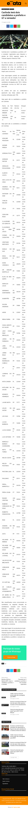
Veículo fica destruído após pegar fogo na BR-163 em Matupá (16, 711)
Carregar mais (13, 757)
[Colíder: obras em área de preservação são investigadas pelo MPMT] (5, 695)
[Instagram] (6, 794)
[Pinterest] (15, 26)
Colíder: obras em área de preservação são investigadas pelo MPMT (17, 695)
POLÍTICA (12, 9)
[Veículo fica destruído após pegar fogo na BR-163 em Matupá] (5, 711)
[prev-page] (3, 717)
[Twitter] (11, 26)
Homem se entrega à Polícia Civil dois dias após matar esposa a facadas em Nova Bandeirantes (18, 703)
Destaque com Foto (5, 9)
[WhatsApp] (18, 26)
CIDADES (3, 697)
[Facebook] (8, 26)
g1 (5, 663)
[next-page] (5, 717)
